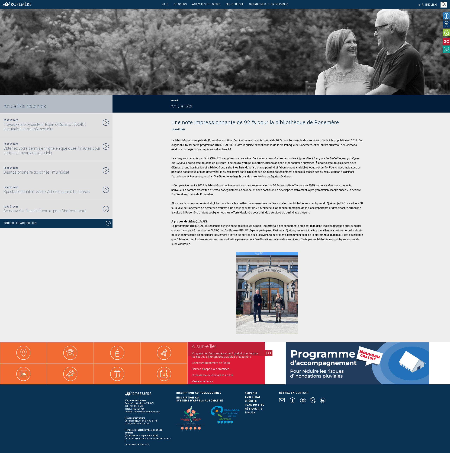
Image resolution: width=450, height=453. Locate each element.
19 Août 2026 (52, 149)
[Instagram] (446, 24)
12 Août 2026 (45, 209)
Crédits (251, 401)
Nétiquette (254, 409)
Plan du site (254, 405)
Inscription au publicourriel (198, 393)
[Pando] (446, 49)
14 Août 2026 (36, 171)
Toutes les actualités (20, 223)
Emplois (251, 393)
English (431, 5)
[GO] (446, 41)
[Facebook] (446, 15)
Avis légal (253, 397)
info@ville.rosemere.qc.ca (147, 411)
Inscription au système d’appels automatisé (199, 399)
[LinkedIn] (322, 402)
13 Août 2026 (47, 190)
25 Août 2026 (45, 125)
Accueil (174, 100)
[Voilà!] (446, 32)
